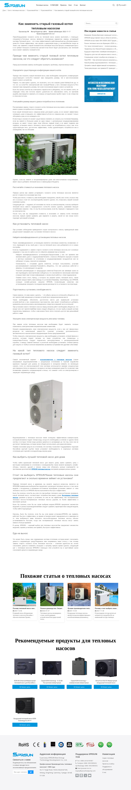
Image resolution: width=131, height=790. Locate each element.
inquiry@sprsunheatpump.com (85, 771)
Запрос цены (25, 687)
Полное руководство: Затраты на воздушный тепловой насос (51, 608)
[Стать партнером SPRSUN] (101, 89)
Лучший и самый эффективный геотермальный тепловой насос (106, 65)
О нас (76, 5)
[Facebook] (77, 775)
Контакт (83, 5)
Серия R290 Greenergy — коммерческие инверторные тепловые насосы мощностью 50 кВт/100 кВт (79, 682)
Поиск (116, 23)
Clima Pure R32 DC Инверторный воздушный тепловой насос (106, 682)
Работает (51, 34)
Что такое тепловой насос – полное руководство (102, 46)
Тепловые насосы (42, 5)
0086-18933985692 (91, 766)
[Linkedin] (81, 775)
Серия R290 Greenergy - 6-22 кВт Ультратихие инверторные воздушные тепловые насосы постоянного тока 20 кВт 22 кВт (52, 682)
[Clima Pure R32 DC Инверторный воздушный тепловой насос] (106, 666)
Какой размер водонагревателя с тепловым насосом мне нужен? (107, 63)
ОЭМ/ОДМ (54, 5)
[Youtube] (89, 775)
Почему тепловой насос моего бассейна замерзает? (24, 608)
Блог (70, 5)
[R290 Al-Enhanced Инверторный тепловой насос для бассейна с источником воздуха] (24, 666)
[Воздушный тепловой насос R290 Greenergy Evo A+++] (24, 704)
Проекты (63, 5)
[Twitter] (85, 775)
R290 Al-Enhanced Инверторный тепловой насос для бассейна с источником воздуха (25, 682)
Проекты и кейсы (108, 764)
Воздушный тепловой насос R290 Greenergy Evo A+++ (25, 719)
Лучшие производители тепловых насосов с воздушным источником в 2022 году (79, 608)
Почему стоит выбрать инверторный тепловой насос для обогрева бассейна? (106, 608)
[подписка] (31, 772)
